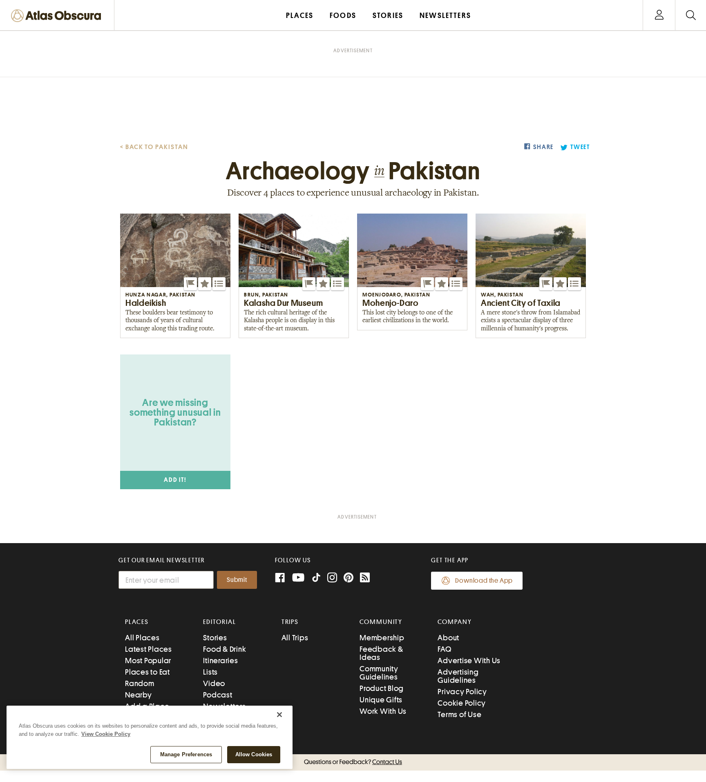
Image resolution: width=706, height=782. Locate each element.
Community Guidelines (379, 673)
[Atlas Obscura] (58, 16)
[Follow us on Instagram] (332, 578)
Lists (210, 672)
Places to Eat (147, 672)
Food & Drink (224, 649)
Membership (382, 638)
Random (139, 683)
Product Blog (382, 688)
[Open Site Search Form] (690, 15)
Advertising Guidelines (458, 676)
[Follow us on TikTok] (316, 579)
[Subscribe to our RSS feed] (365, 578)
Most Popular (148, 660)
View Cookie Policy (105, 734)
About (448, 638)
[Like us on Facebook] (280, 578)
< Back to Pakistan (154, 147)
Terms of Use (459, 714)
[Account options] (659, 15)
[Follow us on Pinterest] (348, 578)
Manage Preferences (186, 754)
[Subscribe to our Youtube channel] (298, 578)
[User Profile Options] (659, 15)
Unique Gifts (381, 700)
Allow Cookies (254, 754)
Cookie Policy (462, 703)
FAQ (444, 649)
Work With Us (383, 711)
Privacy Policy (462, 691)
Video (214, 683)
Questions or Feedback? (353, 762)
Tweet (580, 147)
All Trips (295, 638)
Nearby (138, 695)
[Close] (279, 715)
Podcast (217, 695)
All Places (142, 638)
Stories (215, 638)
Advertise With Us (469, 660)
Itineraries (220, 660)
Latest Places (148, 649)
